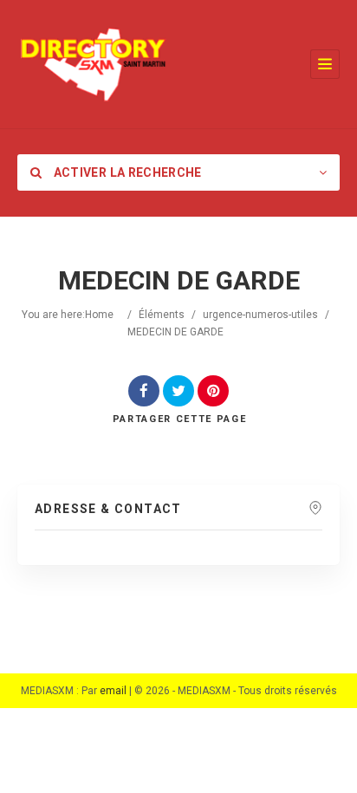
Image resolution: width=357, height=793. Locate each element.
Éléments (162, 315)
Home (99, 315)
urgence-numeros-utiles (260, 315)
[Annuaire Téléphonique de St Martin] (93, 64)
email (113, 691)
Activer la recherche (125, 172)
